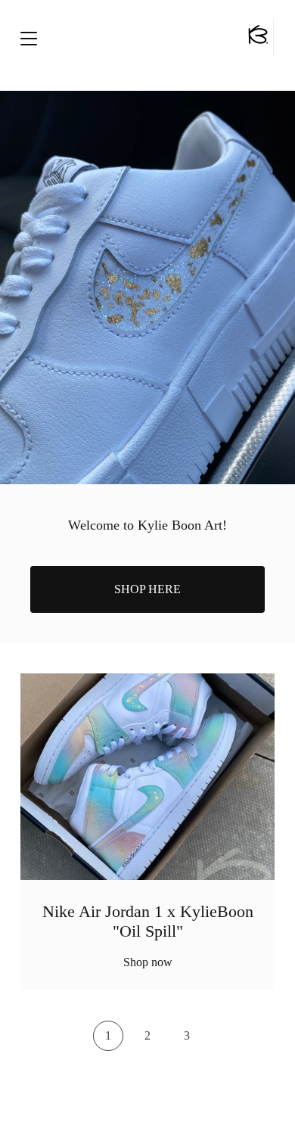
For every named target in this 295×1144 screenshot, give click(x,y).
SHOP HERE (147, 589)
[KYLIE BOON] (257, 38)
